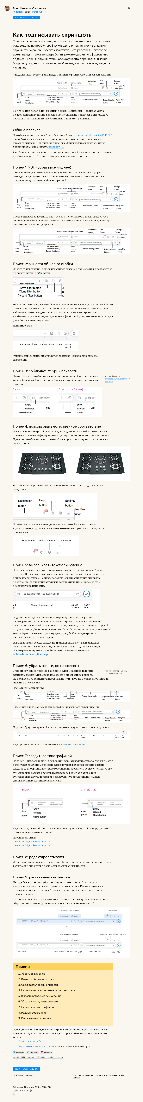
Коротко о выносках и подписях (38, 1046)
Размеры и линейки (30, 1041)
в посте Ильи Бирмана (72, 744)
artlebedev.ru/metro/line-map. (30, 654)
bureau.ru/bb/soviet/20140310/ (31, 841)
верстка (31, 1057)
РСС (50, 1087)
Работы (37, 11)
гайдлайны (40, 1057)
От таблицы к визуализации (23, 1075)
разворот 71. (56, 146)
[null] (18, 1052)
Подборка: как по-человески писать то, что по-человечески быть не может (98, 1076)
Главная (18, 11)
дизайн (50, 1057)
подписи (59, 1057)
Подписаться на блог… (26, 17)
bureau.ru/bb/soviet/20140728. (94, 135)
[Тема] (47, 12)
